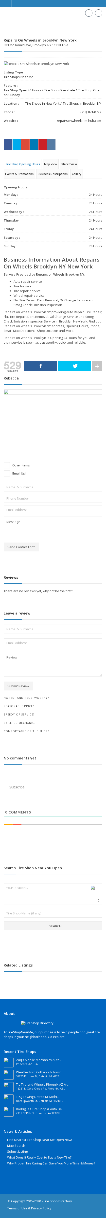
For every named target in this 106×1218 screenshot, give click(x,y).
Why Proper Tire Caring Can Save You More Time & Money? (51, 1163)
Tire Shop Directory (57, 1201)
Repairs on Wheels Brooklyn (25, 338)
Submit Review (18, 686)
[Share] (40, 366)
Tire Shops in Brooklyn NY (82, 103)
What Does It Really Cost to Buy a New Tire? (39, 1157)
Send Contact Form (21, 547)
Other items (21, 465)
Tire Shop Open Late (59, 90)
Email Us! (19, 473)
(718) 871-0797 (90, 112)
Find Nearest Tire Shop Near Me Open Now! (39, 1139)
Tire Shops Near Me (18, 77)
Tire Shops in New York (42, 103)
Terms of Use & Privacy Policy (29, 1208)
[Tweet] (74, 366)
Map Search (16, 1145)
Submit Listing (17, 1151)
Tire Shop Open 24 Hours (22, 90)
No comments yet (20, 758)
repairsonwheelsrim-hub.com (79, 120)
